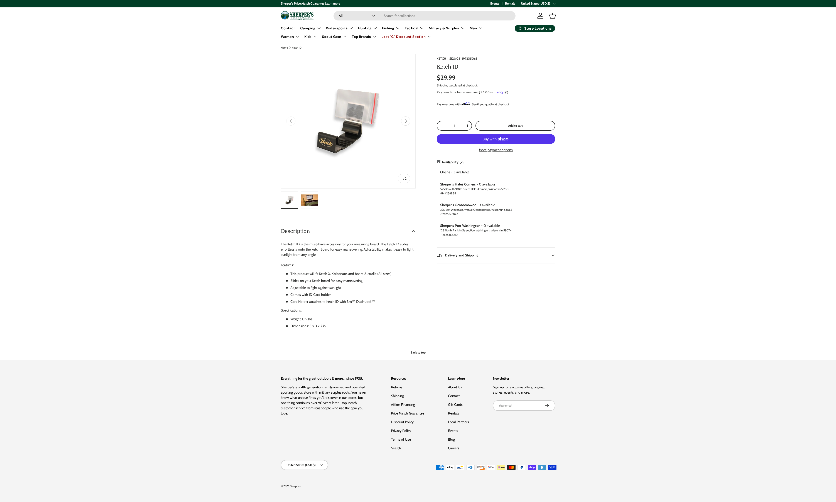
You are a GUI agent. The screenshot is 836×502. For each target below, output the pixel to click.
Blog (451, 439)
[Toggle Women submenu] (297, 36)
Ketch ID (297, 47)
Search (396, 448)
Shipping (442, 86)
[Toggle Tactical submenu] (421, 28)
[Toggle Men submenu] (480, 28)
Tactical (411, 28)
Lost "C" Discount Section (403, 36)
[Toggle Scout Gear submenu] (344, 36)
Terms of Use (401, 439)
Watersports (337, 28)
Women (287, 36)
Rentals (510, 3)
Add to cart (515, 126)
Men (473, 28)
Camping (307, 28)
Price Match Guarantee (407, 413)
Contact (288, 28)
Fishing (388, 28)
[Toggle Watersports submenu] (351, 28)
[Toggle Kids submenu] (315, 36)
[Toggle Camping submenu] (319, 28)
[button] (552, 15)
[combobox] (425, 15)
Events (494, 3)
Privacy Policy (401, 431)
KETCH (441, 59)
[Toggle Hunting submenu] (375, 28)
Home (284, 47)
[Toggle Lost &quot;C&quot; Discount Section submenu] (429, 36)
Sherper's (295, 486)
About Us (455, 387)
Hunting (365, 28)
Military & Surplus (444, 28)
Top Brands (361, 36)
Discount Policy (402, 422)
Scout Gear (331, 36)
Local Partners (458, 422)
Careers (453, 448)
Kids (308, 36)
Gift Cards (455, 405)
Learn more (332, 3)
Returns (396, 387)
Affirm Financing (403, 405)
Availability (450, 162)
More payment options (496, 150)
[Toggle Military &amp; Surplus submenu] (462, 28)
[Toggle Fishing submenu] (397, 28)
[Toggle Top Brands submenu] (374, 36)
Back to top (418, 352)
